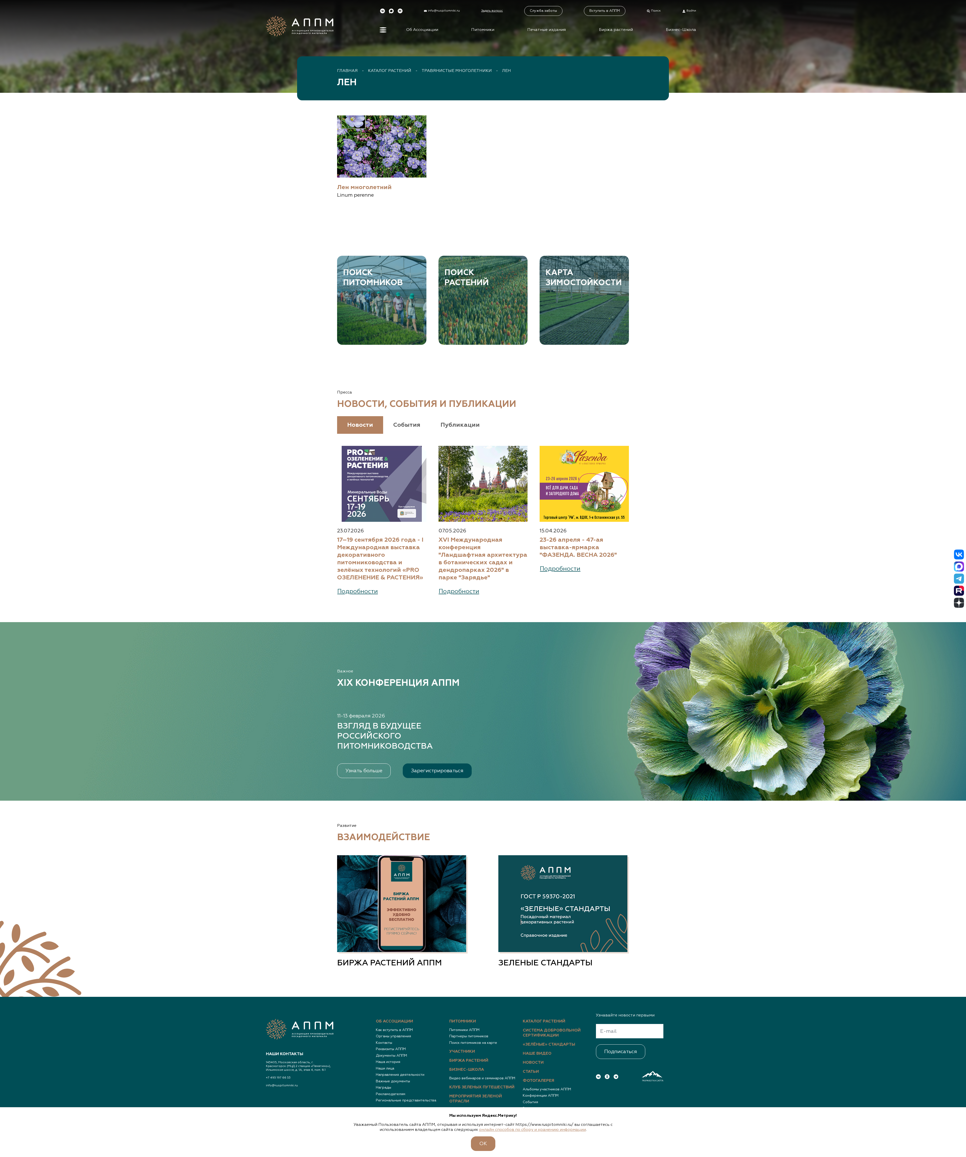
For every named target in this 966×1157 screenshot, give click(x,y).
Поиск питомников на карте (473, 1043)
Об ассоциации (394, 1021)
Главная (347, 71)
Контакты (384, 1043)
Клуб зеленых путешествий (481, 1087)
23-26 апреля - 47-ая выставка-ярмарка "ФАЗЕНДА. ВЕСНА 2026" (578, 547)
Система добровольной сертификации (552, 1033)
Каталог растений (389, 71)
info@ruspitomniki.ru (282, 1085)
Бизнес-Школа (681, 30)
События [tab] (406, 425)
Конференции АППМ (540, 1095)
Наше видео (537, 1054)
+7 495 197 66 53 (278, 1077)
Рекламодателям (390, 1094)
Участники (462, 1052)
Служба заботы (543, 11)
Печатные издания (546, 30)
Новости (533, 1063)
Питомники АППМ (464, 1030)
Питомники (482, 30)
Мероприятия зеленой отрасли (475, 1098)
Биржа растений (616, 30)
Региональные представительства (406, 1100)
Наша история (388, 1062)
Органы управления (393, 1036)
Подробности (357, 591)
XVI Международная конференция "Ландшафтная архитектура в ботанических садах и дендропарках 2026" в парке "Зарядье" (482, 559)
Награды (383, 1087)
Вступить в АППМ (604, 11)
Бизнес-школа (466, 1070)
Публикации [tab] (460, 425)
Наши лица (385, 1068)
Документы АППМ (391, 1055)
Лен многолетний (364, 187)
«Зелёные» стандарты (549, 1045)
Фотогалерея (538, 1081)
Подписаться (620, 1051)
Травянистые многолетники (457, 71)
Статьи (531, 1072)
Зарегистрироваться (437, 770)
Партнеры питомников (468, 1036)
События (530, 1102)
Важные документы (393, 1081)
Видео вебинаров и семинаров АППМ (482, 1078)
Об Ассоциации (422, 30)
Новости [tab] (360, 425)
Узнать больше (363, 770)
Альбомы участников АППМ (547, 1089)
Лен (506, 71)
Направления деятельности (400, 1075)
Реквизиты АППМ (391, 1049)
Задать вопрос (492, 10)
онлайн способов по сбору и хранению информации (532, 1130)
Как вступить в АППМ (394, 1030)
